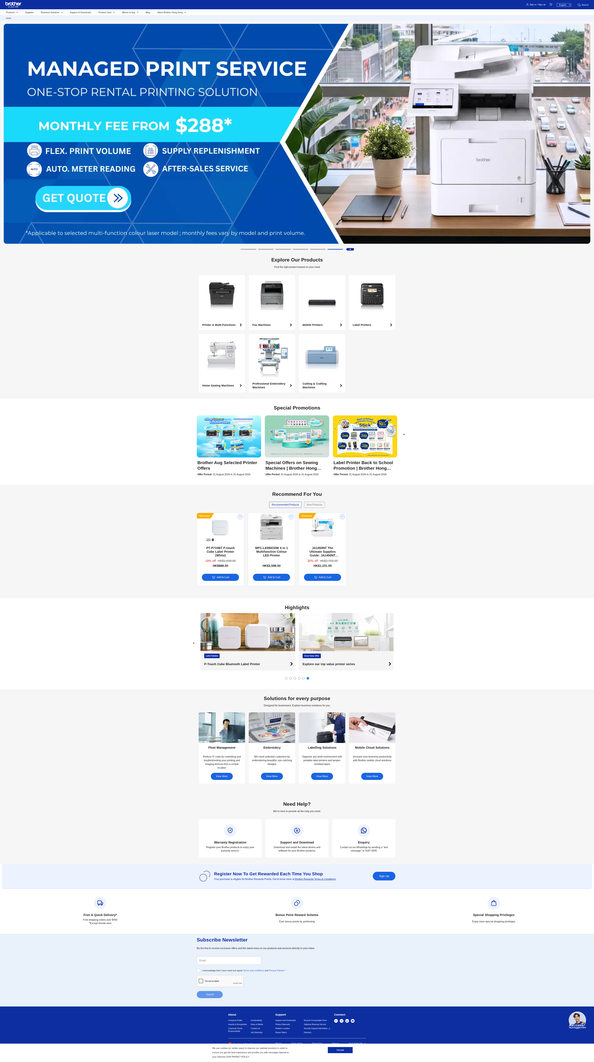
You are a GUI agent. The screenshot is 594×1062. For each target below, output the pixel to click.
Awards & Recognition (237, 1024)
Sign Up (384, 876)
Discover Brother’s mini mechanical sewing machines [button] (342, 664)
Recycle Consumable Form (315, 1020)
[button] (248, 249)
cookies (224, 1048)
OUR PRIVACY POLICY (237, 1057)
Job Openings (257, 1032)
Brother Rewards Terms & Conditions (315, 879)
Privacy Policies (276, 970)
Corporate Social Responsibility (235, 1029)
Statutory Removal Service (315, 1024)
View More (222, 776)
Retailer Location (282, 1028)
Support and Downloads (285, 1020)
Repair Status (281, 1032)
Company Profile (235, 1020)
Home (8, 18)
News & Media (257, 1024)
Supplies (29, 12)
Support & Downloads (80, 12)
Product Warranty (282, 1024)
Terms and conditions (253, 970)
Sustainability (256, 1020)
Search (585, 5)
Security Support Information (316, 1028)
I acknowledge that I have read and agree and (244, 970)
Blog (148, 12)
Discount (204, 516)
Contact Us (255, 1028)
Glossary (307, 1032)
